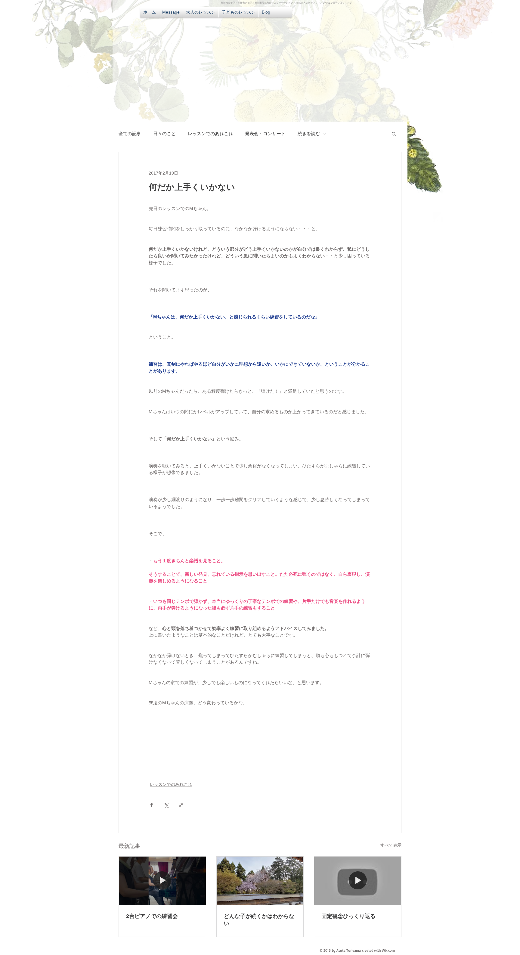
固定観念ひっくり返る (348, 916)
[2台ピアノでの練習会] (162, 881)
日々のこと (164, 133)
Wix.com (388, 950)
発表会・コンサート (265, 133)
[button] (394, 133)
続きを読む (309, 133)
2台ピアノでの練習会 (152, 916)
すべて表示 (390, 845)
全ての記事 (130, 133)
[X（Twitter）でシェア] (166, 805)
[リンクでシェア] (181, 805)
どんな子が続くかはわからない (259, 919)
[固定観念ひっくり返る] (357, 881)
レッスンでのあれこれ (210, 133)
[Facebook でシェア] (151, 805)
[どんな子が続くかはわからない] (260, 881)
